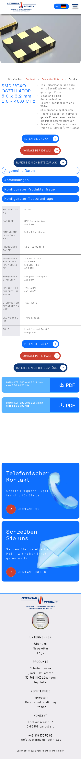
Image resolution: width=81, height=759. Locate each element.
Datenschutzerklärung (40, 702)
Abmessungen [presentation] (16, 179)
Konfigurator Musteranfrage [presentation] (28, 198)
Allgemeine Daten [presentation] (19, 170)
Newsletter (40, 648)
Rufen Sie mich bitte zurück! (37, 162)
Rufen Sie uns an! (37, 138)
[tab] (40, 170)
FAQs (40, 653)
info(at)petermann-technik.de (40, 739)
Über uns (40, 643)
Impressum (40, 697)
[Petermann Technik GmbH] (21, 7)
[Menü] (75, 6)
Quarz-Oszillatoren (40, 673)
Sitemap (40, 707)
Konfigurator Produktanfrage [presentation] (29, 189)
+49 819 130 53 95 (40, 735)
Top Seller (41, 682)
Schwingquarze (40, 668)
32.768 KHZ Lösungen (40, 677)
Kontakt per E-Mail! (36, 150)
